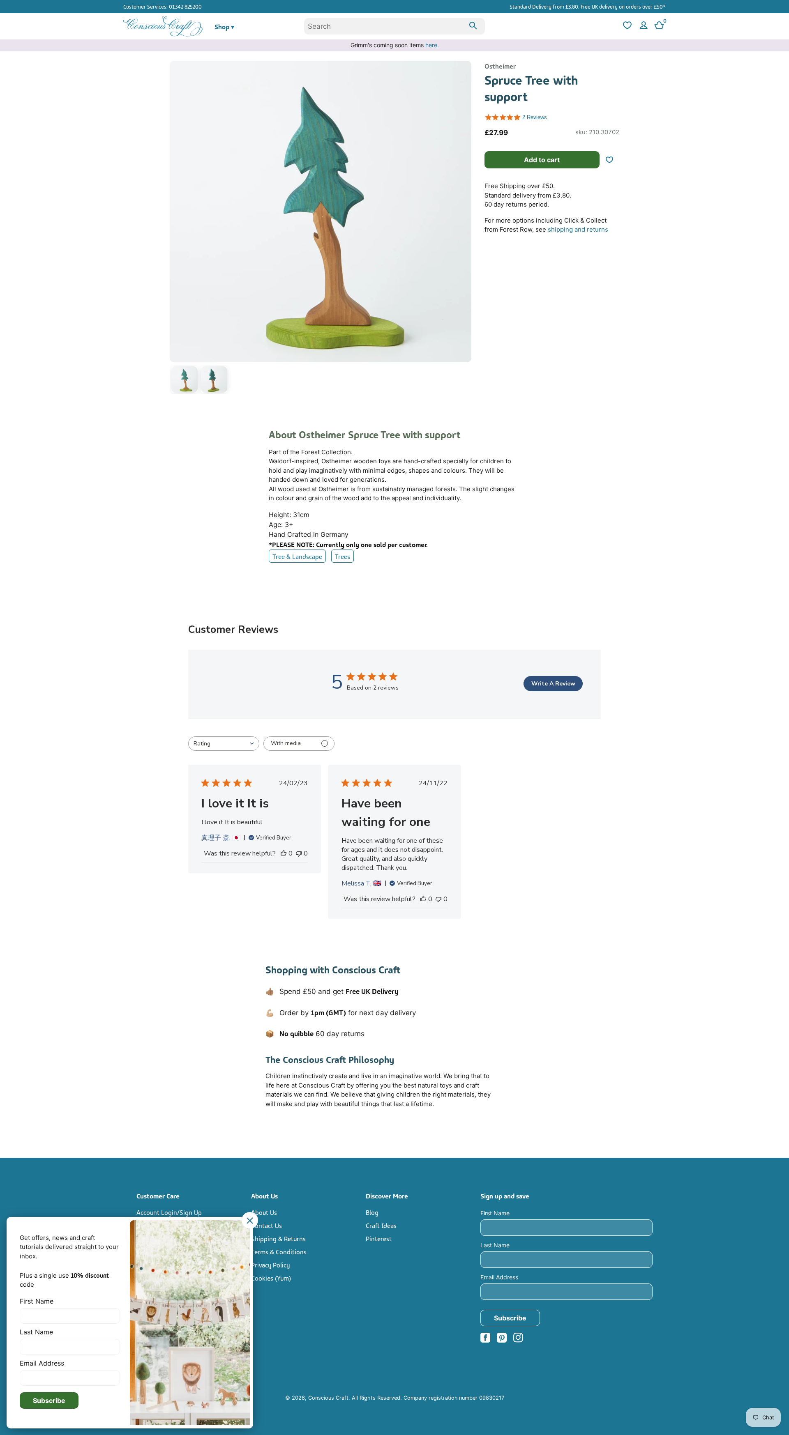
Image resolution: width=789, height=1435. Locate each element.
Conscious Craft (328, 1398)
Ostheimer (500, 66)
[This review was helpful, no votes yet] (283, 853)
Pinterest (379, 1238)
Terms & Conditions (279, 1251)
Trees (342, 556)
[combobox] (394, 26)
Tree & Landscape (297, 556)
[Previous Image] (178, 229)
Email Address (499, 1277)
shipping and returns (578, 229)
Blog (372, 1212)
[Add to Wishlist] (612, 159)
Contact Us (266, 1225)
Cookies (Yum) (271, 1278)
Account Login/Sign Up (169, 1212)
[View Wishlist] (626, 26)
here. (432, 44)
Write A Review (553, 684)
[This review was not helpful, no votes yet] (299, 853)
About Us (264, 1212)
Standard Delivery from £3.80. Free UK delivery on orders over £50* (588, 6)
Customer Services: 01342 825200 (162, 6)
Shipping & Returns (278, 1238)
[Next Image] (463, 229)
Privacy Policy (270, 1264)
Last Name (495, 1245)
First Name (495, 1213)
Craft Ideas (381, 1225)
